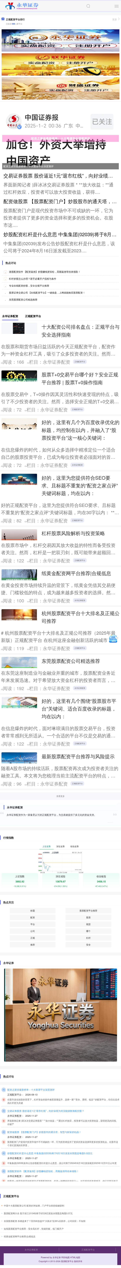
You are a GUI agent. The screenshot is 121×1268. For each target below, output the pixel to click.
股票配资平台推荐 (88, 910)
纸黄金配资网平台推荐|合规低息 (76, 572)
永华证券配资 (77, 465)
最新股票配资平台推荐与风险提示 (78, 756)
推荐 (32, 944)
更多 (114, 19)
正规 (32, 937)
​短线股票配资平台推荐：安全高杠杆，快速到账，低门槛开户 (34, 1228)
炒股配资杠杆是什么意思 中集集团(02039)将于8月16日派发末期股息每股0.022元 (49, 1153)
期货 (88, 924)
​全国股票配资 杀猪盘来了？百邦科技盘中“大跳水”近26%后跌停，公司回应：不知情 (44, 1221)
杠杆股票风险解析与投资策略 (73, 532)
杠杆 (88, 937)
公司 (32, 931)
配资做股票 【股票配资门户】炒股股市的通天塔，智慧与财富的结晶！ (44, 1132)
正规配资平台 (80, 361)
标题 (32, 910)
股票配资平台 (67, 1261)
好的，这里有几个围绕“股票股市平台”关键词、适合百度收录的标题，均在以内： (79, 708)
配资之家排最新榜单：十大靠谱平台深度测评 (28, 166)
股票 (88, 917)
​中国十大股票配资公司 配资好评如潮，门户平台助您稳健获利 (34, 1205)
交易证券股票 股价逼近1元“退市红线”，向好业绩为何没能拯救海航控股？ (45, 1111)
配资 (32, 917)
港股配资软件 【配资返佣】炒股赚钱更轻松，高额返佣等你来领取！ (44, 271)
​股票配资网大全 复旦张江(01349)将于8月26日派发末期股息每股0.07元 (38, 1213)
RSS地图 (65, 1257)
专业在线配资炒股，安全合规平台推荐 (29, 285)
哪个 (88, 931)
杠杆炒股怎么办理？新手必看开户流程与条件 (32, 278)
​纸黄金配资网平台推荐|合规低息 (19, 1236)
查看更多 (60, 796)
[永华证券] (21, 5)
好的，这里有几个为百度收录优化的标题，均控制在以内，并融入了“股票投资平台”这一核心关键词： (81, 429)
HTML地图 (75, 1257)
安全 (88, 944)
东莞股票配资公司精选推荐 (23, 299)
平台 (32, 924)
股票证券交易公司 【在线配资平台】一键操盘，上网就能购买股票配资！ (47, 292)
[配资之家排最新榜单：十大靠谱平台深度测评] (60, 138)
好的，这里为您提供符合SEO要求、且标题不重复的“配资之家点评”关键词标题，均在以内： (80, 485)
